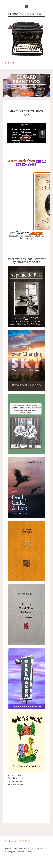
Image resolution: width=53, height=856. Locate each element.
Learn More (26, 93)
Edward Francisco (26, 14)
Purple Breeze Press (31, 162)
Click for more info (26, 754)
